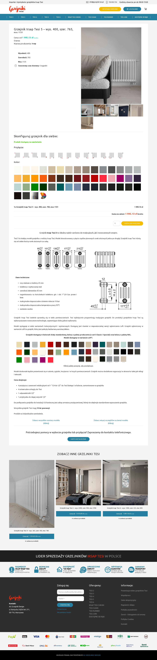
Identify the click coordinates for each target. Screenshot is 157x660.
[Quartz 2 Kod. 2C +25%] (77, 170)
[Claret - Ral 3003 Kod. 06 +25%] (77, 179)
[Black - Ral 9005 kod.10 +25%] (111, 187)
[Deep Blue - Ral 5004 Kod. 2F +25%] (94, 187)
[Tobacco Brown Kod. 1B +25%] (94, 170)
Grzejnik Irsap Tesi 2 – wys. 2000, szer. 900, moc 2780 (78, 508)
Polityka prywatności (129, 610)
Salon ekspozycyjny (128, 600)
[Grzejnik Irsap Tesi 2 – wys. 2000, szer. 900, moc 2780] (78, 461)
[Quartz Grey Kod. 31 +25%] (17, 196)
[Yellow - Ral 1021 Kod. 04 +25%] (26, 179)
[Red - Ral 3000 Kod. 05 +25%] (94, 179)
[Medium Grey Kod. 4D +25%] (111, 170)
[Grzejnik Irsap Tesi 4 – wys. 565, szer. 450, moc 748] (31, 461)
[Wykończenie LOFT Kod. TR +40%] (35, 196)
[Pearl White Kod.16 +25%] (43, 170)
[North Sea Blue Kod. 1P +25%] (60, 187)
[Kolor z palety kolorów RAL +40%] (43, 196)
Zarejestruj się (62, 609)
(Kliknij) (46, 423)
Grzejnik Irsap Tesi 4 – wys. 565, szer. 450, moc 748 (31, 531)
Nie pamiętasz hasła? (64, 612)
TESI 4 (91, 596)
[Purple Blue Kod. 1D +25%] (137, 179)
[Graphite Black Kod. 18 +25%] (129, 187)
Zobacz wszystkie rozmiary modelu (46, 420)
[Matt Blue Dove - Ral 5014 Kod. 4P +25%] (77, 187)
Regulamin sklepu (127, 605)
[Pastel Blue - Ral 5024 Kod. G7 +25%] (69, 187)
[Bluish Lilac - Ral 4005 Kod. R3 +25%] (129, 179)
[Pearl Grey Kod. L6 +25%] (120, 170)
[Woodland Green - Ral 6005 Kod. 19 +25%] (43, 187)
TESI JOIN (93, 614)
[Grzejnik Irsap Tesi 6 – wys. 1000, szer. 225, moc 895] (125, 461)
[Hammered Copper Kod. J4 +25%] (60, 179)
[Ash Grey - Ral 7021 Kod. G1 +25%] (103, 187)
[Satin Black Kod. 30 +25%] (137, 187)
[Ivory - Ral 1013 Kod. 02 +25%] (60, 170)
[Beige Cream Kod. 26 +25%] (17, 179)
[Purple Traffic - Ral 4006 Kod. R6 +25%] (120, 179)
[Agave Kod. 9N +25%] (52, 187)
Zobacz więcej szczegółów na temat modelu (111, 420)
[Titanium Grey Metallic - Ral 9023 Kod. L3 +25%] (103, 170)
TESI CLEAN (93, 608)
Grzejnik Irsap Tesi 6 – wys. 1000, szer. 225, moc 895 (125, 508)
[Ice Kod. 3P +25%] (17, 187)
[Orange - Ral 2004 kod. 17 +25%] (43, 179)
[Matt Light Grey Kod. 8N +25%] (129, 170)
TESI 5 (91, 599)
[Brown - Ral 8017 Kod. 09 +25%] (69, 179)
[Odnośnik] (17, 9)
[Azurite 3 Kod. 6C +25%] (86, 187)
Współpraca (125, 595)
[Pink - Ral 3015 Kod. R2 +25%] (111, 179)
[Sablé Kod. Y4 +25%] (69, 170)
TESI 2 (91, 591)
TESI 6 (91, 602)
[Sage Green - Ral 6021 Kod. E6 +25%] (26, 187)
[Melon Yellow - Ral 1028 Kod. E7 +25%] (35, 179)
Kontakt (124, 624)
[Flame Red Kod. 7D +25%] (86, 179)
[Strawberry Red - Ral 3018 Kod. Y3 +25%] (103, 179)
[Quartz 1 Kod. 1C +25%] (52, 170)
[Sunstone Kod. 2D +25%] (86, 170)
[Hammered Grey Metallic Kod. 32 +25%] (26, 196)
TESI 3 (91, 594)
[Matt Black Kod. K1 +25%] (120, 187)
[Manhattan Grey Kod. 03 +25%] (137, 170)
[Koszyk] (145, 9)
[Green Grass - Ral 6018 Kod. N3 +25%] (35, 187)
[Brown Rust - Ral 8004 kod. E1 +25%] (52, 179)
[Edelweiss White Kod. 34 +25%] (26, 170)
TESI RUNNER (94, 611)
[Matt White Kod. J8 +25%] (35, 170)
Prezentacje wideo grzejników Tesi (134, 591)
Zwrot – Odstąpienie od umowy (133, 615)
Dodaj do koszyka (132, 223)
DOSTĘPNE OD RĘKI (97, 617)
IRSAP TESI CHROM (96, 605)
